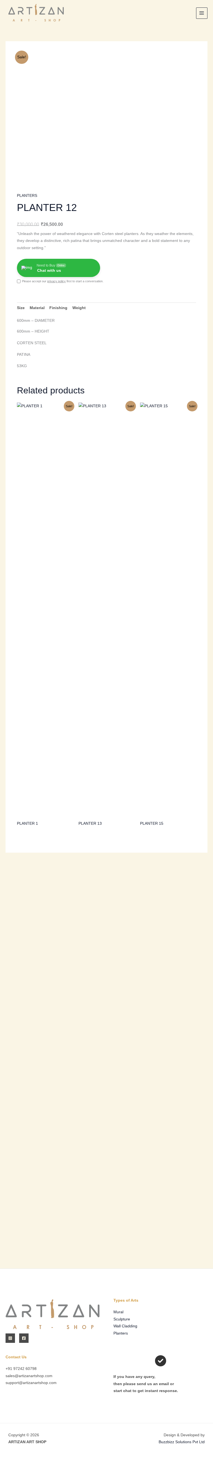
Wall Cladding (125, 1326)
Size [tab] (21, 308)
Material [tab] (37, 308)
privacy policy (56, 281)
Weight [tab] (79, 308)
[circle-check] (161, 1361)
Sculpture (121, 1319)
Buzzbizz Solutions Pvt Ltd (182, 1442)
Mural (118, 1312)
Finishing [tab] (58, 308)
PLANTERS (27, 196)
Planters (120, 1333)
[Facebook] (24, 1338)
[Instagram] (10, 1338)
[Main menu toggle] (201, 13)
